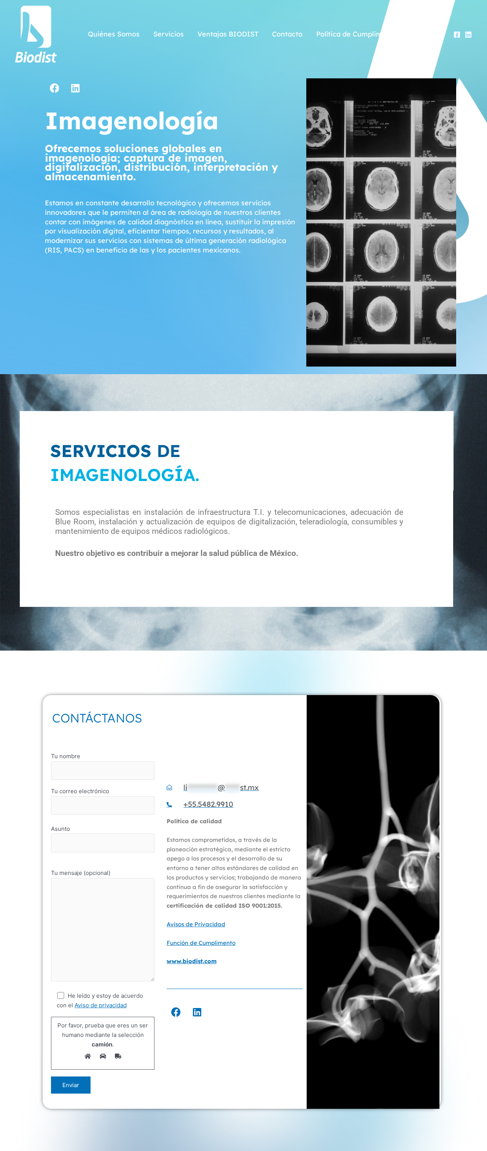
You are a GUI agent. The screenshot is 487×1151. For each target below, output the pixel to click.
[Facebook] (457, 34)
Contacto (287, 34)
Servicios (168, 34)
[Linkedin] (468, 34)
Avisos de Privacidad (196, 924)
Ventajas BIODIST (227, 34)
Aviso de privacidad (101, 1005)
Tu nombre (65, 756)
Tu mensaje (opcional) (80, 872)
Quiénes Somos (114, 34)
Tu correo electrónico (80, 791)
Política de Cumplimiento (357, 34)
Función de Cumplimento (201, 942)
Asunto (60, 828)
